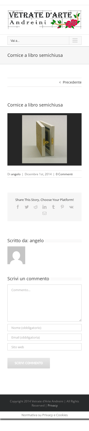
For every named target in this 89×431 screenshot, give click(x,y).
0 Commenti (64, 174)
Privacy (53, 405)
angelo (16, 174)
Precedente (72, 82)
